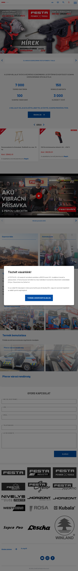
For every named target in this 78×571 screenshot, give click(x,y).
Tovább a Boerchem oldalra (39, 298)
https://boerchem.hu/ (15, 282)
